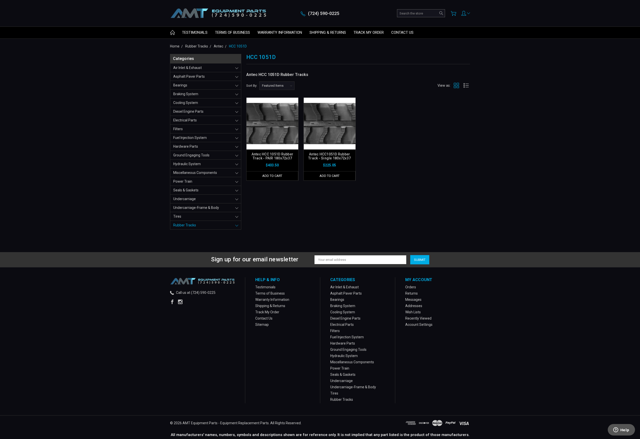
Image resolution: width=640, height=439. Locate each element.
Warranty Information (280, 32)
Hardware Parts (185, 146)
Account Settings (418, 325)
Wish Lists (413, 312)
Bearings (180, 85)
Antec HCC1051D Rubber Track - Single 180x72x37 (329, 156)
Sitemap (262, 325)
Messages (413, 300)
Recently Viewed (418, 318)
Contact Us (402, 32)
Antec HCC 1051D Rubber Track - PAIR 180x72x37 (273, 156)
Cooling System (185, 103)
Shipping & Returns (328, 32)
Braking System (185, 94)
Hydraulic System (187, 164)
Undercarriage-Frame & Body (196, 208)
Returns (411, 293)
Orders (410, 287)
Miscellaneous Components (195, 173)
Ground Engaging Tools (191, 155)
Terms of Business (232, 32)
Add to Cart (272, 176)
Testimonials (195, 32)
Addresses (413, 306)
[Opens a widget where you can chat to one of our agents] (621, 430)
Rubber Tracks (184, 225)
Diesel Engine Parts (188, 111)
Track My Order (369, 32)
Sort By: (251, 85)
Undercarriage (184, 199)
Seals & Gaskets (185, 190)
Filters (178, 129)
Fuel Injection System (190, 138)
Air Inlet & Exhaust (187, 68)
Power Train (182, 181)
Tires (177, 216)
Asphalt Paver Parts (189, 76)
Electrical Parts (185, 120)
